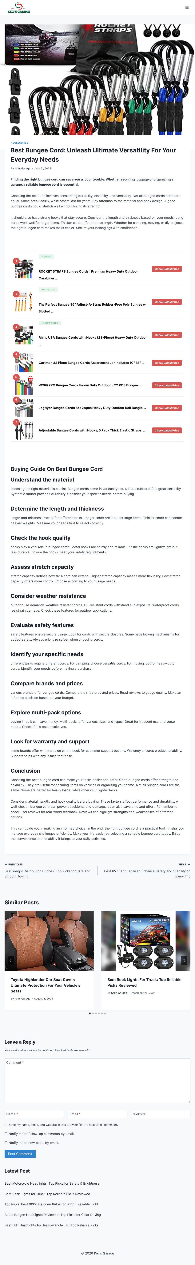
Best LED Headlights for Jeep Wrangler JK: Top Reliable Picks (51, 1225)
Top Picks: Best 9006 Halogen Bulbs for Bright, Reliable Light (51, 1204)
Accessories (19, 142)
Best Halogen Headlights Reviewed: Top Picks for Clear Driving (53, 1215)
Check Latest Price (167, 268)
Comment (15, 1062)
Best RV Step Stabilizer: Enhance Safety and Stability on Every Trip (147, 870)
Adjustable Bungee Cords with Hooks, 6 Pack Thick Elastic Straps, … (92, 430)
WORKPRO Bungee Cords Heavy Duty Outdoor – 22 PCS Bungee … (90, 385)
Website (139, 1114)
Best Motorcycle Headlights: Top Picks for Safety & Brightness (52, 1183)
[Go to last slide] (11, 960)
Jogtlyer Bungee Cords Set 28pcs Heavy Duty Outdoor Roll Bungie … (92, 408)
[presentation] (49, 941)
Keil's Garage (22, 168)
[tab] (90, 1013)
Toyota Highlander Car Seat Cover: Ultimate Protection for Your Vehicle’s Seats (45, 985)
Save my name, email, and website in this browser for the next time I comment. (63, 1125)
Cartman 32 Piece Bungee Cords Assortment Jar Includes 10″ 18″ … (91, 363)
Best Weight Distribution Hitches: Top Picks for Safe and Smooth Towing (47, 870)
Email (75, 1114)
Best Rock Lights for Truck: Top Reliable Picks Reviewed (47, 1194)
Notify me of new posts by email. (34, 1143)
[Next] (184, 960)
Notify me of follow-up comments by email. (42, 1134)
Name (12, 1114)
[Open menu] (186, 8)
